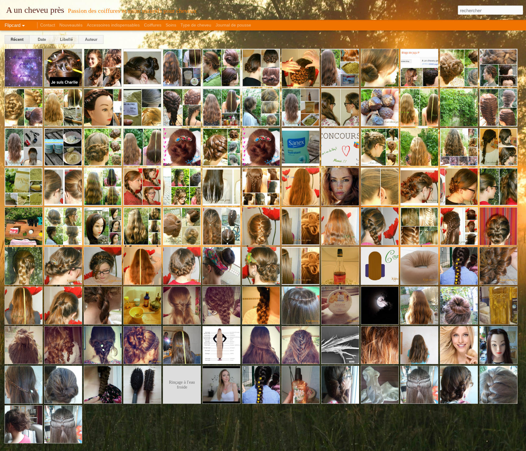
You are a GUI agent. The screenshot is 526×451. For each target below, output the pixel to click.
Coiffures (152, 25)
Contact (47, 25)
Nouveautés (70, 25)
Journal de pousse (233, 25)
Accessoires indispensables (113, 25)
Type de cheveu (196, 25)
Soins (171, 25)
